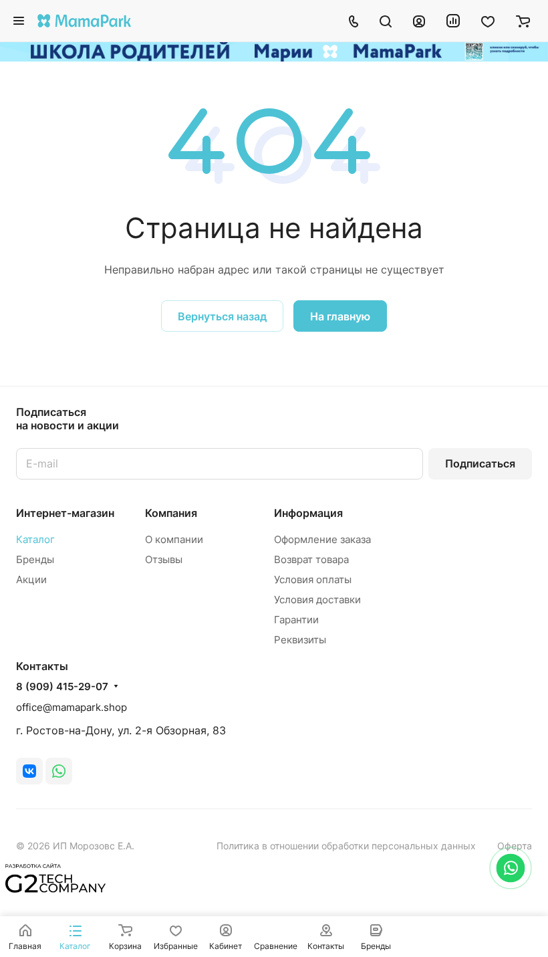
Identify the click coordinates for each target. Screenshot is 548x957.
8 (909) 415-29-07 (62, 687)
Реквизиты (300, 639)
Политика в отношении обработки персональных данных (346, 845)
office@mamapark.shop (71, 707)
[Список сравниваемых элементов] (453, 20)
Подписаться (480, 463)
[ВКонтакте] (29, 771)
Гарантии (296, 619)
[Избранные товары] (488, 20)
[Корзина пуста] (523, 20)
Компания (171, 513)
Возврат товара (311, 559)
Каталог (35, 539)
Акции (31, 579)
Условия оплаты (313, 579)
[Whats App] (58, 771)
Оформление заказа (322, 539)
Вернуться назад (222, 316)
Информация (308, 513)
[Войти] (419, 20)
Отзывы (163, 559)
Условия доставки (317, 599)
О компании (174, 539)
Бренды (35, 559)
